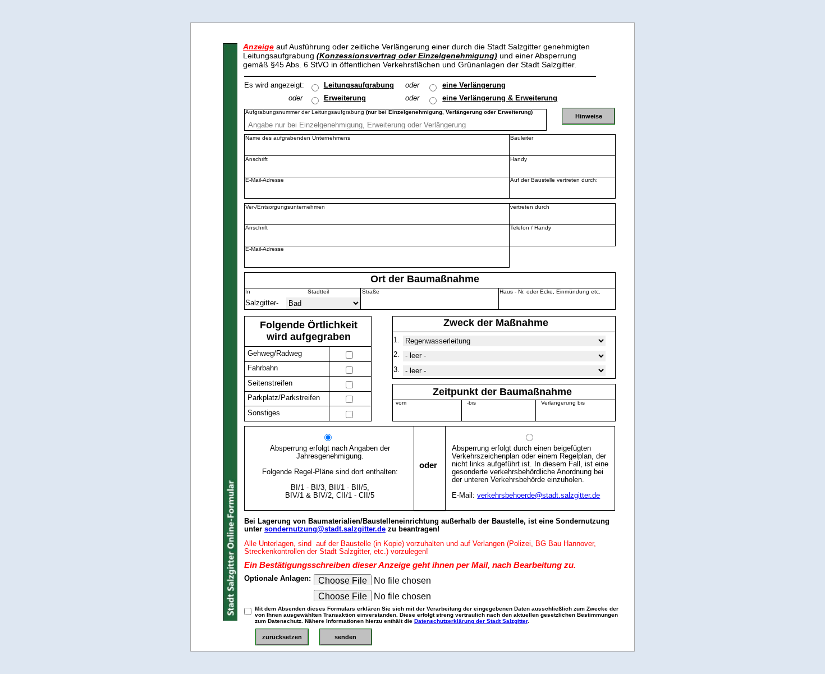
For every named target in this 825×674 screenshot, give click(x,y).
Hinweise (588, 116)
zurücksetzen (282, 637)
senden (345, 637)
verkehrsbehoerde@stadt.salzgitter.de (538, 495)
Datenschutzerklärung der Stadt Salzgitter (471, 621)
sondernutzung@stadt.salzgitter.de (325, 529)
